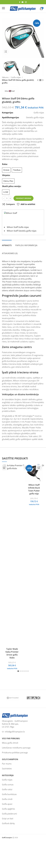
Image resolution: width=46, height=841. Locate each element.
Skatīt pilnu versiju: (11, 186)
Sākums (5, 77)
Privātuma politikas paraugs (15, 752)
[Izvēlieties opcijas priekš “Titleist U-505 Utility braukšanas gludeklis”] (4, 467)
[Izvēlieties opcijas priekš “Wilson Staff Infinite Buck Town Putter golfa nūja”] (39, 467)
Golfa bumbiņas (9, 794)
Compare (10, 204)
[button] (6, 51)
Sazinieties (7, 768)
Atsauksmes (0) (10, 253)
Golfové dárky (8, 823)
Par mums (7, 763)
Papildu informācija (26, 245)
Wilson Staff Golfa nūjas (18, 227)
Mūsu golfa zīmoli (10, 743)
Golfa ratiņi (7, 789)
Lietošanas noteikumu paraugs (16, 747)
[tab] (7, 244)
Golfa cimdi (7, 799)
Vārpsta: (6, 175)
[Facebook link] (20, 2)
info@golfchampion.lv (15, 731)
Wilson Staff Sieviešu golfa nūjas (21, 230)
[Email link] (22, 2)
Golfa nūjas (16, 77)
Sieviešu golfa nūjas (35, 117)
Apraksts (7, 245)
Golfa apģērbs (8, 809)
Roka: (5, 164)
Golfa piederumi (9, 813)
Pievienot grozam (23, 198)
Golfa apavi (7, 804)
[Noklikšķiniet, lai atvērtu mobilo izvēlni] (3, 8)
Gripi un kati (7, 818)
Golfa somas (7, 784)
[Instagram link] (25, 2)
